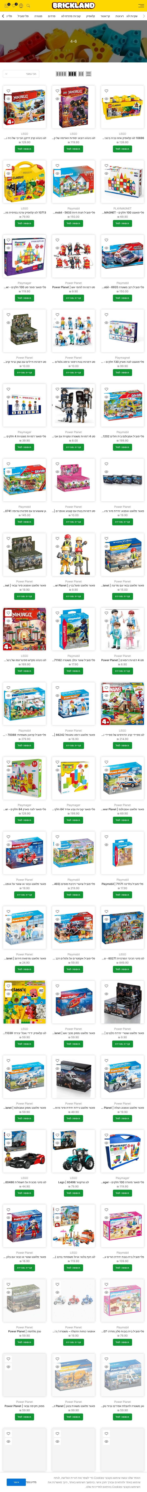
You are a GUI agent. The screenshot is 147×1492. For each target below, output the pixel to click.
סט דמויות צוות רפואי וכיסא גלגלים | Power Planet (65, 361)
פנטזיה (38, 16)
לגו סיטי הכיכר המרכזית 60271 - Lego (121, 958)
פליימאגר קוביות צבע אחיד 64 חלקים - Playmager (65, 809)
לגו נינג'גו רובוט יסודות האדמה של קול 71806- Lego (65, 138)
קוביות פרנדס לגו (71, 16)
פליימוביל (23, 16)
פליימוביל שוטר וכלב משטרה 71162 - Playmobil (67, 660)
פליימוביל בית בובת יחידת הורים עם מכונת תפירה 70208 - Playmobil (103, 1256)
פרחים (52, 16)
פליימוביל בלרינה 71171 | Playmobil (122, 883)
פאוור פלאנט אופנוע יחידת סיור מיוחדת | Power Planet (112, 511)
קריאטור (105, 16)
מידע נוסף (31, 1482)
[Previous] (143, 16)
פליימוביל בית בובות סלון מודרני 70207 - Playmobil (114, 1331)
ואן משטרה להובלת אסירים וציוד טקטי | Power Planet (112, 1406)
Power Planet (73, 283)
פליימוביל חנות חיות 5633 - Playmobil (72, 212)
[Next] (3, 16)
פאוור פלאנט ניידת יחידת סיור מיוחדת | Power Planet (64, 1107)
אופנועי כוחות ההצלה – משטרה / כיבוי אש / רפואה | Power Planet (56, 1331)
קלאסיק (90, 16)
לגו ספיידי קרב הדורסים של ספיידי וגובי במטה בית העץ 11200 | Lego (104, 734)
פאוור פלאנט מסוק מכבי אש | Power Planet (69, 1033)
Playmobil (74, 208)
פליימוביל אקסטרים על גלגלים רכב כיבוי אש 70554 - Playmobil (58, 958)
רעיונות (120, 16)
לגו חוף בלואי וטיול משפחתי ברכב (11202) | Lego (66, 1256)
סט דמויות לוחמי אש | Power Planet (73, 287)
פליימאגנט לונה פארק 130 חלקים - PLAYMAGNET (114, 361)
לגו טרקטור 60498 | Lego (73, 1182)
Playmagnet (122, 357)
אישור (16, 1482)
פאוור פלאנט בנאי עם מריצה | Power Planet (118, 585)
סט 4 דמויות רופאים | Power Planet (122, 660)
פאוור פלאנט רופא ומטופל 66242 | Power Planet (66, 734)
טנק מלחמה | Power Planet (24, 1331)
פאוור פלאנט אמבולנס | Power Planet (122, 809)
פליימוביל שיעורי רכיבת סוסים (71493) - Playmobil (65, 883)
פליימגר (7, 16)
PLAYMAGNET (122, 208)
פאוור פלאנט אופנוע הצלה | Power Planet (119, 1107)
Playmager (24, 283)
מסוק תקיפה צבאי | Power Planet (24, 1406)
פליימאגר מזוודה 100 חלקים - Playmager (119, 1182)
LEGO (122, 133)
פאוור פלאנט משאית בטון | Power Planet (71, 1406)
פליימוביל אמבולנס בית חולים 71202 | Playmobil (115, 436)
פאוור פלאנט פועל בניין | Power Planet (72, 585)
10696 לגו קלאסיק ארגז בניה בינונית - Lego (119, 138)
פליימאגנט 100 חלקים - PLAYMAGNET (120, 212)
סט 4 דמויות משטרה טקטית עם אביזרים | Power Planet (62, 436)
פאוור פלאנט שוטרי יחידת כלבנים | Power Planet (115, 1033)
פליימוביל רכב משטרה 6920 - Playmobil (120, 287)
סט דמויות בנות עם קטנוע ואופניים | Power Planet (66, 511)
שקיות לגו (132, 16)
